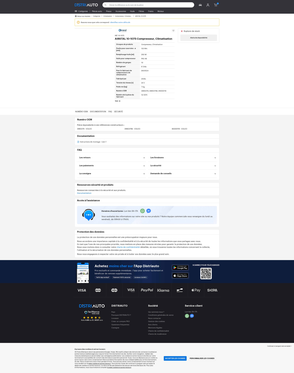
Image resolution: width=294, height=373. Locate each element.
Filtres (141, 11)
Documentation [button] (84, 193)
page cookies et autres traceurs (99, 363)
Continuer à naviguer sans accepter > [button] (279, 346)
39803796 (132, 129)
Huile (132, 11)
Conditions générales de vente (161, 315)
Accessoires (121, 11)
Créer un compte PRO (120, 321)
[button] (200, 5)
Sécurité (118, 111)
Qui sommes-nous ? (156, 312)
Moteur (161, 11)
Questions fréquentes (120, 324)
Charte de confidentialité (158, 331)
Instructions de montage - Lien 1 (92, 142)
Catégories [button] (83, 11)
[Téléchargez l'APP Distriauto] (180, 267)
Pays (113, 312)
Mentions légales (155, 327)
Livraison (115, 318)
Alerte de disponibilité (198, 37)
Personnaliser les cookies (202, 358)
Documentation (98, 111)
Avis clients (152, 324)
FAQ (110, 111)
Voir (117, 101)
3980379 (84, 129)
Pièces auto (97, 11)
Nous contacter (154, 318)
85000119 (179, 129)
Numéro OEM (81, 111)
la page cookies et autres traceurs (119, 367)
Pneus (108, 11)
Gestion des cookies (156, 321)
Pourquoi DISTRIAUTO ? (121, 315)
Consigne (115, 327)
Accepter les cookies (175, 358)
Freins (150, 11)
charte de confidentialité (128, 247)
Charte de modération (157, 334)
